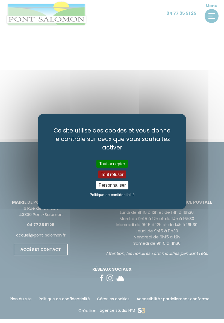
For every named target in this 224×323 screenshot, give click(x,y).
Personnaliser (112, 185)
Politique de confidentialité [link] (112, 194)
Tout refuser (112, 174)
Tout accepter (112, 164)
